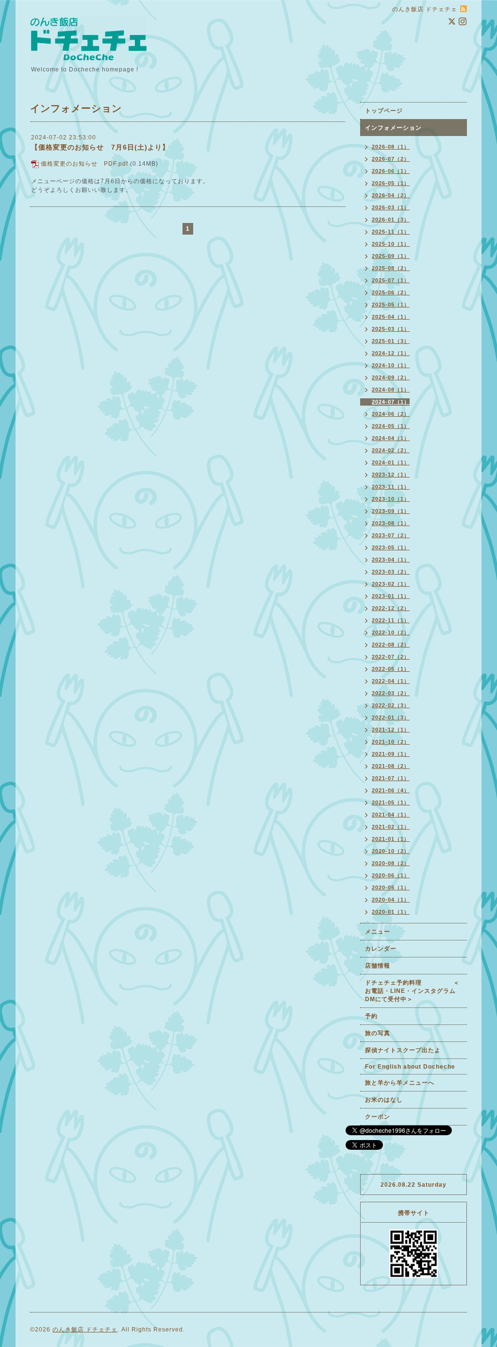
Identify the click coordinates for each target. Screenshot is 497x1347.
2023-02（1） (391, 584)
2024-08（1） (391, 389)
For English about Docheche (410, 1066)
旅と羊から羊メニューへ (399, 1082)
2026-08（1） (391, 147)
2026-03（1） (391, 207)
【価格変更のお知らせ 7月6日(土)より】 (100, 147)
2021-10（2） (391, 742)
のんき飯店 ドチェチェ (84, 1329)
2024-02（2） (391, 450)
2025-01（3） (391, 341)
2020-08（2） (391, 863)
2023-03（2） (391, 572)
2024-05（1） (391, 426)
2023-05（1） (391, 547)
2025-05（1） (391, 304)
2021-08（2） (391, 766)
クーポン (377, 1116)
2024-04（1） (391, 438)
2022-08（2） (391, 645)
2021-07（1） (391, 778)
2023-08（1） (391, 523)
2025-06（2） (391, 292)
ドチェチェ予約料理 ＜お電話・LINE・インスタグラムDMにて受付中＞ (412, 991)
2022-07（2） (391, 657)
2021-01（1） (391, 839)
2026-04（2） (391, 195)
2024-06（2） (391, 414)
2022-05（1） (391, 669)
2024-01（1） (391, 462)
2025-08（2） (391, 268)
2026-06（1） (391, 171)
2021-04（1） (391, 815)
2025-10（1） (391, 244)
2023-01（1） (391, 596)
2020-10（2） (391, 851)
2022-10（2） (391, 632)
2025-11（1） (391, 232)
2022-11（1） (391, 620)
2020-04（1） (391, 900)
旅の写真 (377, 1033)
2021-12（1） (391, 730)
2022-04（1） (391, 681)
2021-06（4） (391, 790)
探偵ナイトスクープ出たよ (403, 1050)
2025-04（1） (391, 317)
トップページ (384, 110)
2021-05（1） (391, 802)
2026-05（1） (391, 183)
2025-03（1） (391, 329)
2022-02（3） (391, 705)
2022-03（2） (391, 693)
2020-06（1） (391, 875)
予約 (371, 1016)
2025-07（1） (391, 280)
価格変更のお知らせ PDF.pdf (84, 163)
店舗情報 (377, 965)
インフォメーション (393, 127)
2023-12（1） (391, 474)
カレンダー (381, 948)
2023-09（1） (391, 511)
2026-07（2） (391, 159)
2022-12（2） (391, 608)
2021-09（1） (391, 754)
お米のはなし (384, 1099)
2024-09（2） (391, 377)
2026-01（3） (391, 219)
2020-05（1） (391, 887)
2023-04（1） (391, 560)
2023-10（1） (391, 499)
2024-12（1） (391, 353)
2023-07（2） (391, 535)
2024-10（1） (391, 365)
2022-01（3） (391, 717)
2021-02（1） (391, 827)
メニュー (377, 931)
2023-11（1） (391, 487)
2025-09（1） (391, 256)
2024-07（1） (391, 402)
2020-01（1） (391, 912)
